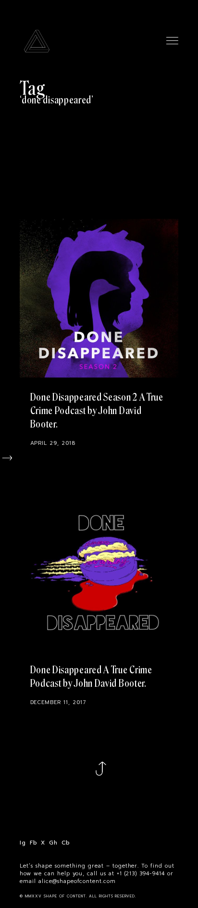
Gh (53, 843)
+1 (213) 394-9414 (141, 874)
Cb (66, 843)
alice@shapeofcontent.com (77, 881)
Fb (33, 843)
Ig (22, 843)
